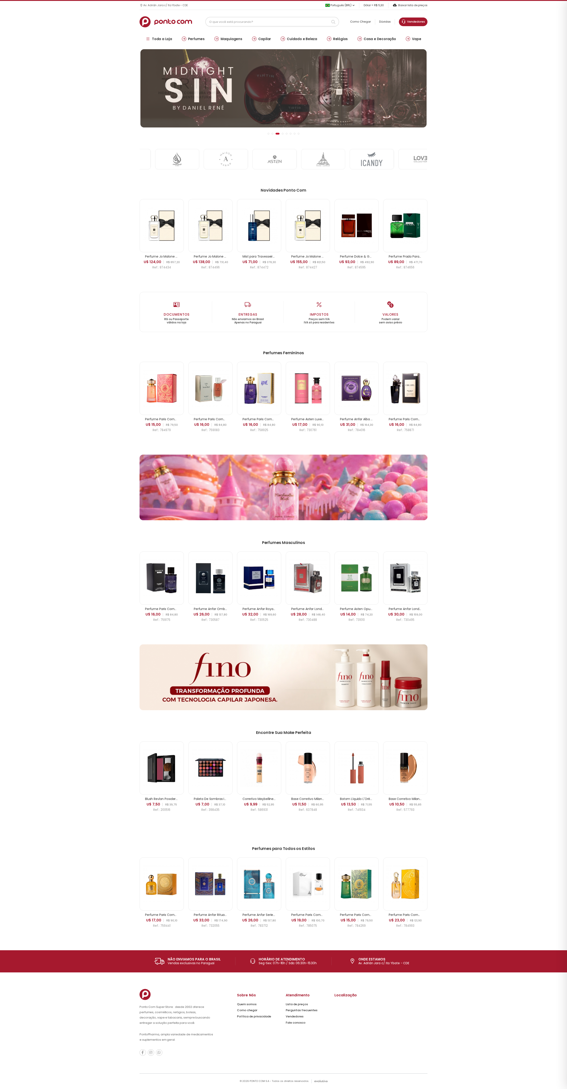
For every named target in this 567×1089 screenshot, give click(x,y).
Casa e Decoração (380, 39)
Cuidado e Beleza (302, 39)
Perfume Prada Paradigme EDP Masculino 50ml (424, 256)
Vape (416, 39)
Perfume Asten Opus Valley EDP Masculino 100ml (377, 609)
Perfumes (196, 39)
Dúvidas (385, 22)
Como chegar (247, 1010)
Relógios (340, 39)
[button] (268, 134)
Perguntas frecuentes (301, 1010)
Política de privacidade (254, 1016)
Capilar (264, 39)
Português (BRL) (340, 5)
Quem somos (246, 1004)
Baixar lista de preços (412, 5)
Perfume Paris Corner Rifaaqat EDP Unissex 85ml (327, 915)
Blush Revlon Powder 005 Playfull (169, 799)
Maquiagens (231, 39)
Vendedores (415, 22)
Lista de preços (297, 1004)
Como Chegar (360, 22)
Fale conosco (295, 1023)
